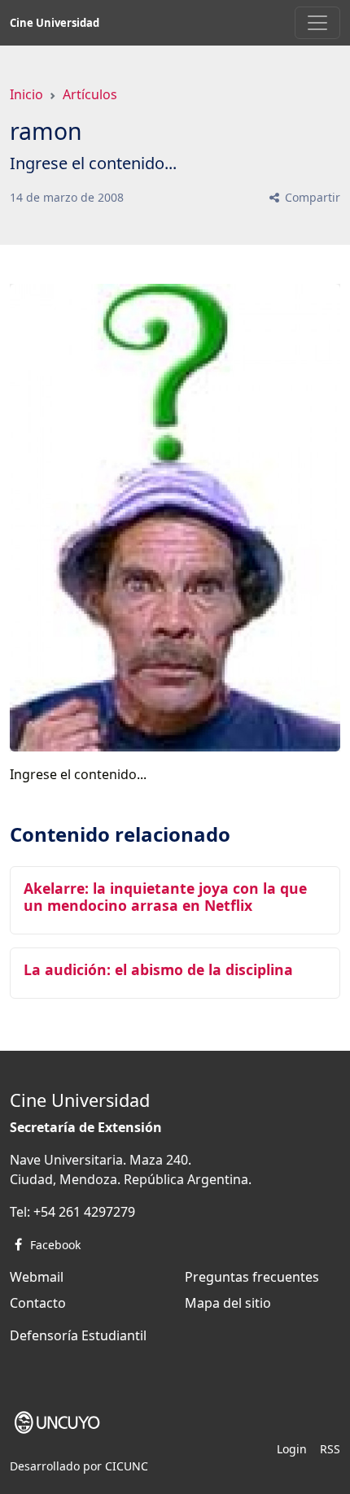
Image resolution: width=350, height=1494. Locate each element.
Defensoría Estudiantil (78, 1335)
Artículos (90, 94)
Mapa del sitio (228, 1303)
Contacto (38, 1303)
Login (292, 1449)
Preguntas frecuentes (252, 1277)
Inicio (26, 94)
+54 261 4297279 (84, 1212)
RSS (330, 1449)
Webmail (36, 1277)
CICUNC (126, 1466)
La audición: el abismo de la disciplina (158, 969)
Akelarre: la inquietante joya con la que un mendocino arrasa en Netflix (165, 896)
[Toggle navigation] (317, 23)
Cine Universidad (54, 22)
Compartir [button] (311, 197)
